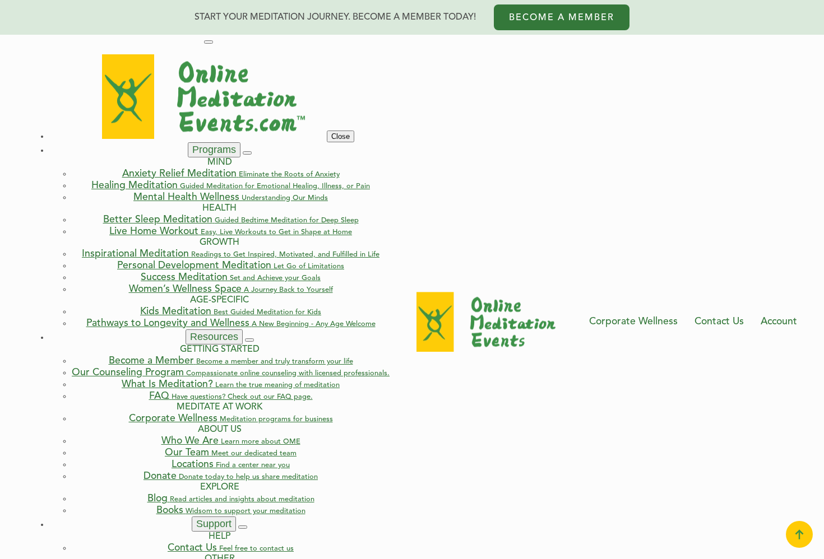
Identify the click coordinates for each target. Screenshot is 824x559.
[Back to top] (799, 534)
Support (214, 523)
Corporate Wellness (633, 322)
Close (340, 136)
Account (779, 322)
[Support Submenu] (242, 527)
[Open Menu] (208, 42)
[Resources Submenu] (249, 340)
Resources (214, 336)
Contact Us (719, 322)
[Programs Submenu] (247, 153)
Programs (214, 149)
